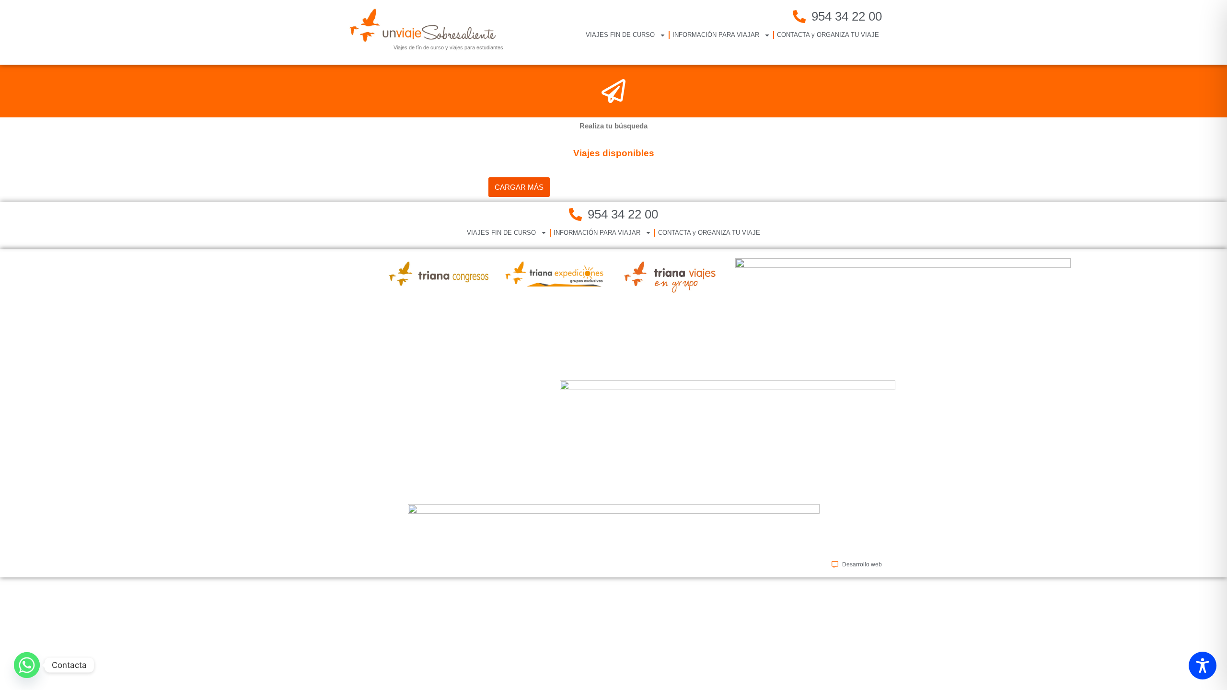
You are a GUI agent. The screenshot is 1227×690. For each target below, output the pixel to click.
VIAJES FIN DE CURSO (620, 34)
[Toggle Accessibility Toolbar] (1202, 665)
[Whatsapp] (27, 665)
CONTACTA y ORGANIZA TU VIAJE (828, 34)
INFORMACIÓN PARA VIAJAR (715, 34)
